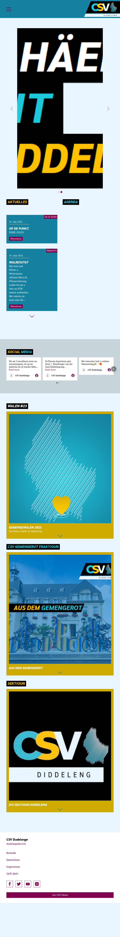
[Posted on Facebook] (37, 375)
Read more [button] (14, 369)
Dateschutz (13, 860)
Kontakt (11, 853)
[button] (6, 368)
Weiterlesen (16, 239)
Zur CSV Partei (60, 895)
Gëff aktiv (12, 873)
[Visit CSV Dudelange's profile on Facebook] (12, 375)
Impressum (13, 867)
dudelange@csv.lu (16, 844)
